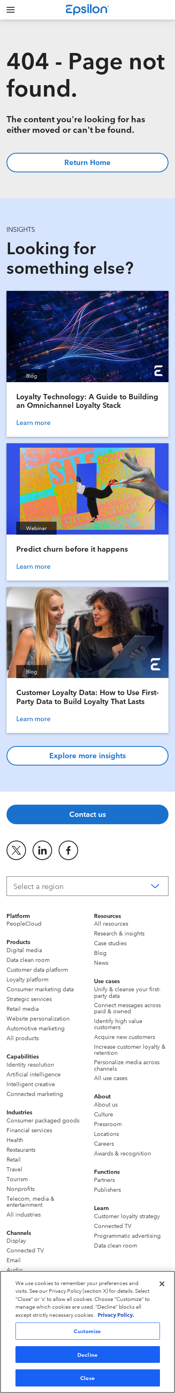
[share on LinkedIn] (42, 850)
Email (14, 1260)
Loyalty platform (27, 979)
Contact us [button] (87, 813)
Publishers (107, 1189)
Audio (15, 1269)
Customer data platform (37, 969)
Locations (106, 1133)
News (101, 962)
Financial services (29, 1130)
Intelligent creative (31, 1084)
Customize (87, 1330)
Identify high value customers (118, 1024)
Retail (14, 1159)
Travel (14, 1169)
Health (15, 1140)
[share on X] (16, 850)
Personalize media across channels (127, 1065)
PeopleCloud (24, 923)
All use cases (110, 1078)
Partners (104, 1179)
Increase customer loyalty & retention (130, 1049)
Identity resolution (30, 1064)
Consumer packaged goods (43, 1120)
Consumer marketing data (40, 989)
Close (87, 1377)
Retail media (23, 1008)
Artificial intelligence (34, 1074)
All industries (24, 1214)
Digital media (24, 950)
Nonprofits (21, 1188)
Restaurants (21, 1149)
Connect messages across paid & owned (127, 1008)
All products (23, 1038)
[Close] (162, 1284)
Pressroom (108, 1124)
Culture (103, 1114)
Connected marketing (35, 1093)
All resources (111, 923)
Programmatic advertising (127, 1235)
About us (106, 1104)
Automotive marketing (36, 1028)
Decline (87, 1354)
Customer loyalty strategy (127, 1216)
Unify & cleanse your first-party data (127, 992)
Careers (104, 1143)
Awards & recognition (122, 1153)
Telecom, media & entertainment (31, 1201)
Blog (100, 952)
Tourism (17, 1179)
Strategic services (29, 999)
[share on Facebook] (68, 850)
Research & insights (119, 933)
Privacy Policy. (116, 1314)
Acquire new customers (124, 1036)
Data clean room (28, 959)
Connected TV (25, 1250)
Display (16, 1240)
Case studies (110, 943)
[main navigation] (11, 10)
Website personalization (38, 1018)
